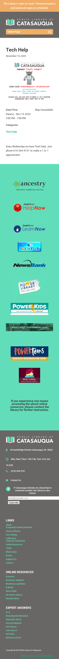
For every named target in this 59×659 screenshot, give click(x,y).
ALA (8, 612)
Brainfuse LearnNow (15, 584)
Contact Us (16, 480)
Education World (13, 619)
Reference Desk (13, 637)
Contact (9, 563)
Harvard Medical (13, 623)
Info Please (11, 626)
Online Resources (14, 544)
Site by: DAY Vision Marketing (36, 655)
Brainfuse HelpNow (15, 580)
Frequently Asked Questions (19, 527)
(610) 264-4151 (18, 471)
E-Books (10, 587)
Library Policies (13, 531)
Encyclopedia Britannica (17, 616)
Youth (8, 548)
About (8, 525)
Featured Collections (15, 541)
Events (9, 555)
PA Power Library (14, 595)
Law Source (11, 630)
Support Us (11, 559)
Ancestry (10, 576)
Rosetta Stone (12, 598)
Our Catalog (11, 534)
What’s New (11, 552)
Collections (11, 538)
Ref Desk (10, 634)
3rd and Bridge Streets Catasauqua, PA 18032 (31, 450)
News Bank (11, 591)
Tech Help (11, 131)
